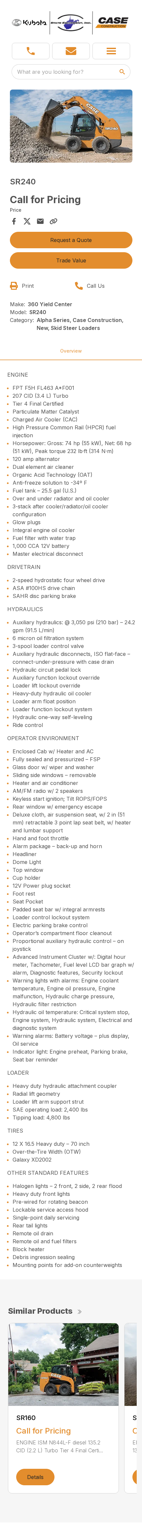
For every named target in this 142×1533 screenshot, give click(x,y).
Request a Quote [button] (71, 240)
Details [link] (35, 1477)
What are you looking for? (50, 71)
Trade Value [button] (71, 260)
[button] (31, 51)
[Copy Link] (53, 221)
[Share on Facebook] (14, 221)
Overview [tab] (71, 351)
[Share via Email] (40, 221)
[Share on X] (27, 221)
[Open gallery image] (71, 126)
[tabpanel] (71, 127)
